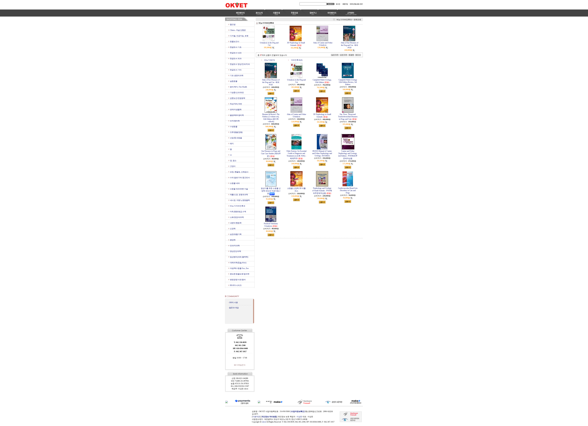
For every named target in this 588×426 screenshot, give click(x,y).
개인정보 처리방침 (269, 417)
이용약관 (256, 417)
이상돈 (299, 417)
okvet (264, 422)
